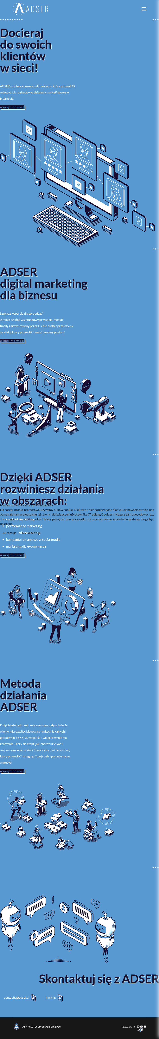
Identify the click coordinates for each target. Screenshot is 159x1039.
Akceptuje (9, 533)
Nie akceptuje (31, 533)
